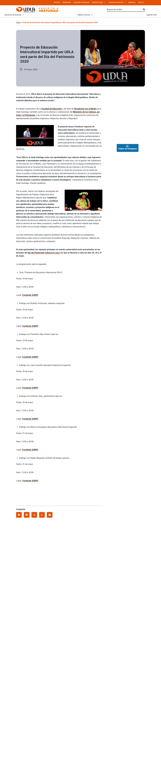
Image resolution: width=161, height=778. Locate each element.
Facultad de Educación (51, 109)
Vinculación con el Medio (85, 109)
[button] (19, 515)
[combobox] (125, 9)
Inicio (18, 22)
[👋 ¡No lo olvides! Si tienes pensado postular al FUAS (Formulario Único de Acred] (136, 99)
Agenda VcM (151, 15)
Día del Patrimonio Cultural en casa (43, 253)
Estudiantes (67, 2)
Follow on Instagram (127, 148)
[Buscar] (144, 9)
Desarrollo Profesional (81, 2)
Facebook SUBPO (30, 295)
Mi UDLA (57, 2)
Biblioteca (131, 2)
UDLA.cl (141, 2)
